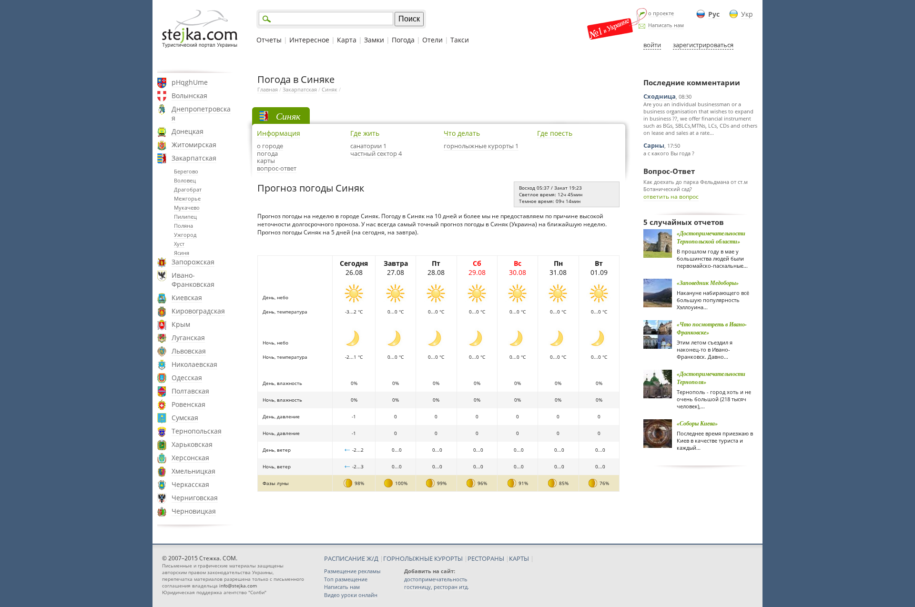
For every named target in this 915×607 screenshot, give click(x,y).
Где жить (364, 133)
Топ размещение (345, 579)
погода (267, 153)
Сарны (653, 145)
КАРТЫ (519, 558)
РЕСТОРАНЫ (486, 558)
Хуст (179, 243)
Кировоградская (198, 310)
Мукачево (187, 207)
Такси (459, 39)
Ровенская (188, 404)
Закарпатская (194, 157)
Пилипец (185, 216)
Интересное (309, 39)
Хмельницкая (193, 470)
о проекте (661, 13)
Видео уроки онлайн (350, 594)
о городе (270, 146)
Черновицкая (194, 511)
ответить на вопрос (671, 196)
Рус (714, 14)
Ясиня (181, 252)
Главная (267, 89)
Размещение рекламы (352, 571)
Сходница (659, 96)
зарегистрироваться (703, 44)
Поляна (183, 225)
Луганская (188, 337)
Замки (374, 39)
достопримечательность (436, 579)
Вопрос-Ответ (669, 171)
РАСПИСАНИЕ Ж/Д (351, 558)
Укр (747, 14)
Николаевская (194, 364)
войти (652, 44)
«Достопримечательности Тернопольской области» (711, 237)
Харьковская (192, 444)
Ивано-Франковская (193, 280)
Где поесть (554, 133)
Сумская (185, 417)
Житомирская (194, 144)
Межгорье (187, 198)
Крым (181, 324)
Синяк (329, 89)
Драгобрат (188, 189)
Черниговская (195, 497)
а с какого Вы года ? (668, 153)
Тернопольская (197, 430)
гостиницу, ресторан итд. (436, 586)
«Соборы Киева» (697, 423)
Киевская (187, 297)
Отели (432, 39)
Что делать (462, 133)
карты (266, 160)
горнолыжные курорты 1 (481, 146)
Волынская (189, 95)
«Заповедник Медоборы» (708, 283)
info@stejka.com (238, 585)
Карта (346, 39)
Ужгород (185, 234)
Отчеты (269, 39)
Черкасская (190, 484)
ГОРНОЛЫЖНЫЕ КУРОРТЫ (423, 558)
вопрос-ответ (276, 168)
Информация (278, 133)
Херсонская (190, 457)
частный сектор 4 (376, 153)
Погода (403, 39)
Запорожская (193, 261)
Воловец (185, 180)
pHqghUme (190, 82)
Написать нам (666, 25)
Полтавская (190, 390)
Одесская (187, 377)
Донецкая (187, 131)
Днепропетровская (201, 113)
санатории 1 (368, 146)
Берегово (186, 171)
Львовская (189, 350)
